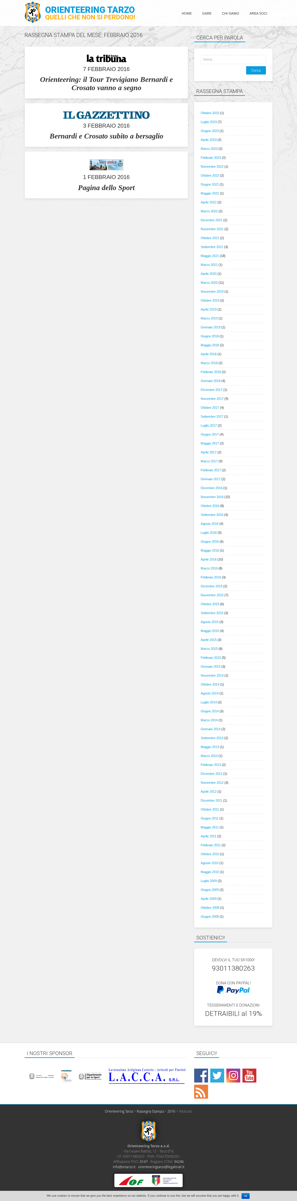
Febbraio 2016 (211, 577)
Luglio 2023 (209, 122)
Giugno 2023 (210, 131)
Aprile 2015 (209, 640)
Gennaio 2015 (210, 666)
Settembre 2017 (212, 416)
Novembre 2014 (212, 675)
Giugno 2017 (210, 434)
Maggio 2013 (210, 747)
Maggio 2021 (210, 256)
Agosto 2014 (210, 693)
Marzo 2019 (209, 318)
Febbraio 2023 (211, 157)
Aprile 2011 (208, 836)
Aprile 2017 (209, 452)
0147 (144, 1161)
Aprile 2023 (209, 140)
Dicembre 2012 (211, 773)
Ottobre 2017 (210, 407)
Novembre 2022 (212, 166)
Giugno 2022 (210, 184)
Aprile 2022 (209, 202)
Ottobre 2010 (210, 854)
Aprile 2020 (209, 273)
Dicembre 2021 (211, 220)
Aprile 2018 (209, 354)
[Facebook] (201, 1076)
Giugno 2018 (210, 336)
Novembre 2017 (212, 398)
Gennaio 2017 (210, 479)
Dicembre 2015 (211, 586)
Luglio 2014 (209, 702)
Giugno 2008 (210, 916)
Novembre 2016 (212, 497)
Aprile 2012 (209, 791)
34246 (179, 1161)
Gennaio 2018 (210, 381)
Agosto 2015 (210, 622)
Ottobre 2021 (210, 238)
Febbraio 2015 (211, 657)
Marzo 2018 (209, 363)
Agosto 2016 (210, 523)
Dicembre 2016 (211, 488)
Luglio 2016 (209, 532)
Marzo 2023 (209, 148)
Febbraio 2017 (211, 470)
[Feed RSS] (201, 1092)
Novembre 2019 (212, 291)
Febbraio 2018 (211, 372)
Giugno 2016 (210, 541)
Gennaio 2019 (210, 327)
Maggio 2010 (210, 872)
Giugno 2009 (210, 890)
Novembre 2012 (212, 782)
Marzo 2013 (209, 756)
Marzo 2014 (209, 720)
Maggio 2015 (210, 631)
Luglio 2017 (209, 425)
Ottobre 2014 (210, 684)
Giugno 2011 (210, 818)
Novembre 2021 (212, 229)
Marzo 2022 (209, 211)
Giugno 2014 (210, 711)
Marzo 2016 (209, 568)
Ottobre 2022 (210, 175)
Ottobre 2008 (210, 907)
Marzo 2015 (209, 648)
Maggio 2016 (210, 550)
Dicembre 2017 (211, 390)
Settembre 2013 (212, 738)
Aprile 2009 (209, 898)
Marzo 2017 (209, 461)
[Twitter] (217, 1076)
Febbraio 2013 (211, 765)
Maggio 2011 (210, 827)
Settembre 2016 (212, 515)
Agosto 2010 (210, 863)
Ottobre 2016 (210, 506)
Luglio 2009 (209, 881)
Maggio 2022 (210, 193)
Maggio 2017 (210, 443)
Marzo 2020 (209, 282)
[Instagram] (233, 1076)
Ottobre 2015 (210, 604)
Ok (245, 1196)
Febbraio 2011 (211, 845)
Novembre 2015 (212, 595)
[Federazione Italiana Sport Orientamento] (165, 1180)
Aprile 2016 (209, 559)
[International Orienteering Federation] (131, 1180)
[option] (71, 1076)
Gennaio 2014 (210, 729)
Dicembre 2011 (211, 800)
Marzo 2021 (209, 265)
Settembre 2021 (212, 247)
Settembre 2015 (212, 613)
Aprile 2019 (209, 309)
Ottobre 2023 (210, 113)
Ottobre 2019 (210, 300)
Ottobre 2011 (210, 809)
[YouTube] (249, 1076)
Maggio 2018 (210, 345)
